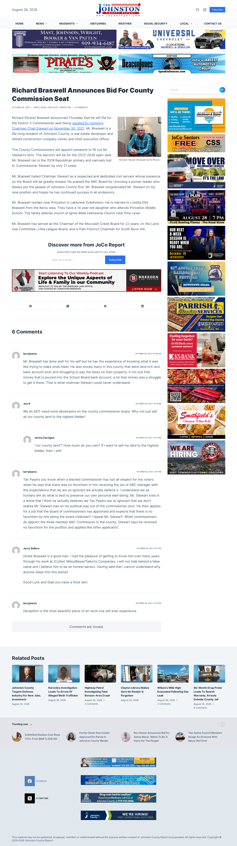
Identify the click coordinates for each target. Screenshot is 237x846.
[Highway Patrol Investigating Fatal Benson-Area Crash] (100, 674)
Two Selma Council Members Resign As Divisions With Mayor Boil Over (205, 736)
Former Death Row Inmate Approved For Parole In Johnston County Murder (94, 736)
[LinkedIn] (142, 306)
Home (19, 23)
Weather (125, 23)
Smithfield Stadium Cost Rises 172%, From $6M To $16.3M (42, 736)
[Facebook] (197, 9)
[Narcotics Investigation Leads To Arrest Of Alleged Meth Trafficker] (64, 674)
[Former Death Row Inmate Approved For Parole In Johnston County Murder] (71, 737)
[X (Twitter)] (204, 9)
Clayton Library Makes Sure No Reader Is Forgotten (135, 691)
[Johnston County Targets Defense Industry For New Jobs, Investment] (28, 674)
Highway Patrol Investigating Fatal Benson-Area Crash (97, 691)
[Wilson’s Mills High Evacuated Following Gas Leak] (173, 674)
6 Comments (81, 107)
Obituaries (98, 23)
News (40, 23)
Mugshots (66, 23)
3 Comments (91, 703)
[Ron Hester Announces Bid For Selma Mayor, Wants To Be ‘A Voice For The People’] (126, 737)
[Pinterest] (105, 306)
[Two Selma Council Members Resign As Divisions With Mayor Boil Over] (180, 737)
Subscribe (217, 9)
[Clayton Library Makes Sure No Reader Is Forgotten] (137, 674)
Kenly (37, 107)
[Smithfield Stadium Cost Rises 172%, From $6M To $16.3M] (17, 737)
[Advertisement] (200, 777)
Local (184, 23)
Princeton (65, 107)
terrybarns (30, 353)
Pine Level (53, 107)
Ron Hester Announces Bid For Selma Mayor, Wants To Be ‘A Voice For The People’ (151, 736)
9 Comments (200, 707)
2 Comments (164, 703)
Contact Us (213, 23)
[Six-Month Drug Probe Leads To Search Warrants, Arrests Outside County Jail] (209, 674)
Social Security (156, 23)
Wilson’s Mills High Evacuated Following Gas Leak (173, 691)
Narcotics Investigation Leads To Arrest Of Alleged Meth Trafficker (63, 691)
